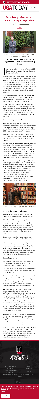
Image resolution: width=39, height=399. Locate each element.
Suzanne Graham (24, 24)
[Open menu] (35, 7)
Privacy (19, 376)
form (3, 391)
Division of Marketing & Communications (10, 371)
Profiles (19, 27)
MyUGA (29, 371)
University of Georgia (19, 353)
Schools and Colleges (10, 366)
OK (6, 396)
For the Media (10, 368)
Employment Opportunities (10, 374)
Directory (28, 366)
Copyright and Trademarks (28, 374)
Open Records (28, 368)
